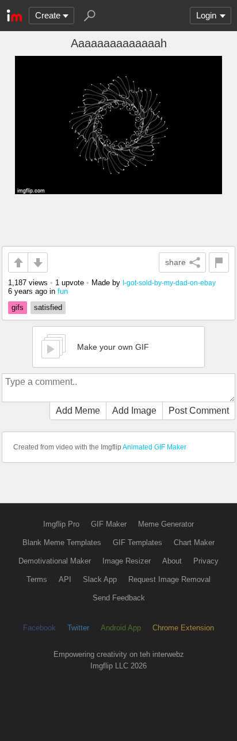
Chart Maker (194, 542)
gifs (18, 307)
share (175, 262)
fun (63, 291)
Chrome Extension (183, 627)
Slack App (100, 579)
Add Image (134, 410)
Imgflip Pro (61, 524)
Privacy (206, 561)
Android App (121, 627)
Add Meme (78, 410)
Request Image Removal (169, 579)
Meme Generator (166, 524)
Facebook (39, 627)
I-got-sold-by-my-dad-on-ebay (169, 282)
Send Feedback (119, 597)
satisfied (48, 307)
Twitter (78, 627)
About (172, 561)
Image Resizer (126, 561)
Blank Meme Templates (61, 542)
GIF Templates (137, 542)
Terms (36, 579)
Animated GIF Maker (154, 447)
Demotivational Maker (54, 561)
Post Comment (199, 410)
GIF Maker (109, 524)
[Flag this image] (219, 262)
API (65, 579)
